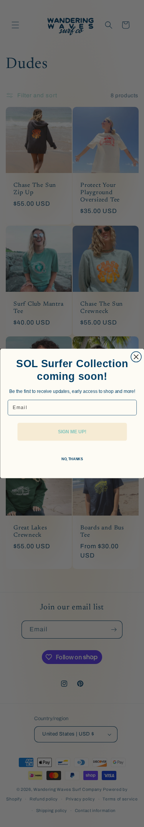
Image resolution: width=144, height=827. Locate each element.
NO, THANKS (72, 459)
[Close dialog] (136, 357)
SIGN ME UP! (72, 431)
